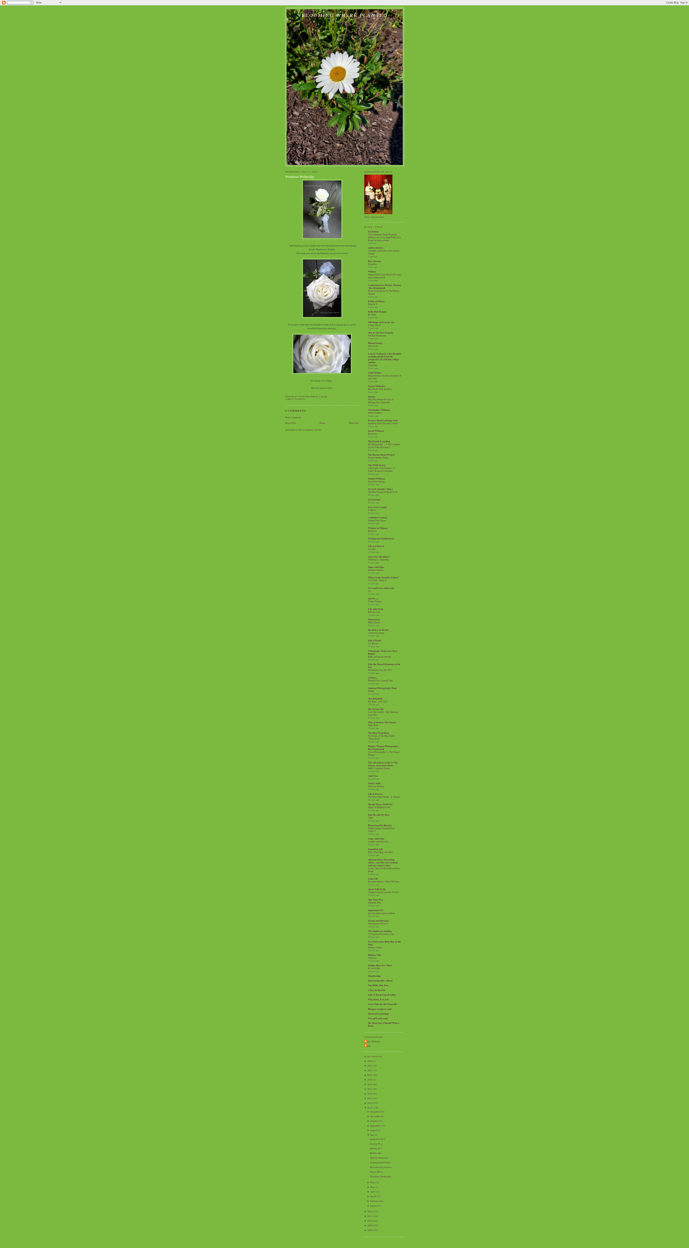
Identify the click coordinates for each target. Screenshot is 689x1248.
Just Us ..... (373, 598)
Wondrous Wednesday (299, 176)
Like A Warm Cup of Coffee (382, 994)
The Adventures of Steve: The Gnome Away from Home (383, 764)
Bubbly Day (376, 1153)
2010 (369, 1220)
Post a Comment (293, 417)
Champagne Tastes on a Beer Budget (382, 652)
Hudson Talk (374, 955)
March (373, 1196)
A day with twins (376, 838)
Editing (371, 690)
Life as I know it (376, 546)
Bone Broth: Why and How (380, 389)
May (372, 1187)
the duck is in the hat (378, 629)
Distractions (374, 619)
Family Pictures (374, 601)
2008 (369, 1230)
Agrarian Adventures (379, 556)
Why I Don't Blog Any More (380, 852)
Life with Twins (375, 609)
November (375, 1116)
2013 (369, 1107)
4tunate (372, 396)
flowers (300, 399)
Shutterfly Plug (374, 902)
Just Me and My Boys (379, 814)
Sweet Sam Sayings (376, 481)
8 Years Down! (374, 325)
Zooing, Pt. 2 (376, 1143)
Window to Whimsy (378, 528)
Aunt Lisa (373, 775)
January (374, 1205)
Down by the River (376, 786)
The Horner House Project (381, 454)
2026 (369, 1061)
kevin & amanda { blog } (380, 489)
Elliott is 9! (373, 304)
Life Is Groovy (375, 794)
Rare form (372, 433)
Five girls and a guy (378, 1018)
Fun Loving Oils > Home (380, 980)
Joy (369, 590)
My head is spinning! (378, 1013)
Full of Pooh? (375, 640)
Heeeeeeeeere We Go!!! (378, 923)
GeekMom (373, 231)
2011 (369, 1216)
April (372, 1191)
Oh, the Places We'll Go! (380, 804)
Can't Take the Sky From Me (382, 1004)
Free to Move (376, 1171)
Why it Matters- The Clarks (382, 722)
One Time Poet (375, 899)
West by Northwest (379, 1157)
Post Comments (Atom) (310, 429)
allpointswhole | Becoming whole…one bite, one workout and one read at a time (383, 862)
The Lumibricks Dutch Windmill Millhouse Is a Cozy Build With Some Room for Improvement (384, 237)
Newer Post (290, 422)
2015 (369, 1098)
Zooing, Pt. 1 (376, 1148)
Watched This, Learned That (380, 680)
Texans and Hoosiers (378, 920)
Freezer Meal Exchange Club (383, 420)
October (374, 1121)
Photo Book (373, 725)
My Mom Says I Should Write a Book (383, 1024)
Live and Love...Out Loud (381, 588)
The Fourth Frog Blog (379, 441)
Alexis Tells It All (376, 889)
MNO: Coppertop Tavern (379, 768)
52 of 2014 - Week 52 (377, 580)
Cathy (368, 1045)
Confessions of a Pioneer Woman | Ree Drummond (384, 286)
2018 (369, 1084)
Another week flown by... (379, 841)
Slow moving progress (381, 1167)
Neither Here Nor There (380, 965)
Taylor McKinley (376, 386)
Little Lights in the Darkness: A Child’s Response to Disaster (381, 469)
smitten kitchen (375, 247)
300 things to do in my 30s (381, 322)
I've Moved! (373, 643)
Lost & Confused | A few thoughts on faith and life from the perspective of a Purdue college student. (384, 358)
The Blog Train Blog (378, 732)
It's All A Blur (374, 968)
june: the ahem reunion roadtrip (381, 913)
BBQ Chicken (374, 622)
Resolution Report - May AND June (383, 881)
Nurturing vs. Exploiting (378, 559)
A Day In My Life (376, 990)
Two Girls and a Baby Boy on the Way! (384, 943)
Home (322, 422)
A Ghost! (372, 509)
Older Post (354, 422)
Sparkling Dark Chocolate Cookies (383, 423)
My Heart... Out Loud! (378, 701)
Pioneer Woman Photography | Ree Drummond (383, 747)
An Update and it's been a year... (381, 933)
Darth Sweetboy (375, 412)
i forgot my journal (376, 632)
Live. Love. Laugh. (377, 507)
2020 (369, 1075)
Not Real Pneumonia (377, 335)
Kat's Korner (374, 261)
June (372, 1182)
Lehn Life (373, 878)
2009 (369, 1225)
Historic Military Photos (378, 457)
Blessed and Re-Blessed (379, 825)
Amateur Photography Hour (382, 688)
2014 (369, 1103)
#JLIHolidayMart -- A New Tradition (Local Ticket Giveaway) (384, 446)
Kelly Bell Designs (377, 311)
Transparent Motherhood (381, 538)
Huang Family (375, 343)
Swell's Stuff (374, 783)
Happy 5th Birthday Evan (379, 807)
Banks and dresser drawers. (380, 656)
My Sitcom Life (376, 709)
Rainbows (372, 530)
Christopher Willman (379, 409)
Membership (374, 976)
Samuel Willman (376, 478)
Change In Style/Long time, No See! (383, 892)
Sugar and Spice (376, 567)
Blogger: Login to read (379, 1009)
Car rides (372, 548)
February (374, 1201)
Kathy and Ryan (376, 301)
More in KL (373, 345)
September (375, 1125)
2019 (369, 1079)
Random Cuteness (376, 569)
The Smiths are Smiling (380, 931)
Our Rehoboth (375, 698)
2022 (369, 1065)
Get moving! (374, 499)
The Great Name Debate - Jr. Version (384, 796)
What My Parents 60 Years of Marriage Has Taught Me (380, 401)
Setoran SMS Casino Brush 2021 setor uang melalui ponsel (384, 276)
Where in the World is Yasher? (383, 577)
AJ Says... (373, 677)
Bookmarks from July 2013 (380, 669)
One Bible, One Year (378, 985)
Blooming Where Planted (345, 15)
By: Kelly (372, 314)
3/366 (370, 817)
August (373, 1130)
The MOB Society (377, 465)
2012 (369, 1211)
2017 (369, 1089)
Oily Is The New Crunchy (380, 332)
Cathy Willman (372, 1041)
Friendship (372, 365)
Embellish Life (375, 849)
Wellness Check (375, 947)
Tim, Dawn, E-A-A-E (378, 999)
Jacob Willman (376, 430)
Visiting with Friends (380, 1162)
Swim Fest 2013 (377, 1139)
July (372, 1135)
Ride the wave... (375, 611)
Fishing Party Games (377, 520)
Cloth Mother (375, 372)
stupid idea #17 (375, 910)
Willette (372, 271)
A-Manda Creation (377, 517)
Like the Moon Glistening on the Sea (384, 665)
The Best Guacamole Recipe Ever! (383, 491)
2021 (369, 1070)
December (372, 264)
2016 (369, 1093)
